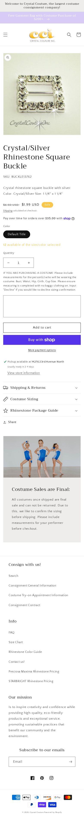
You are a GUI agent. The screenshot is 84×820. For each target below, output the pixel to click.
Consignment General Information (32, 585)
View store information (24, 373)
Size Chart (16, 642)
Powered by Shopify (53, 812)
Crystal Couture (37, 812)
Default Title (17, 234)
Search (14, 576)
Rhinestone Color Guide (25, 652)
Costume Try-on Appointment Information (38, 595)
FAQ (12, 632)
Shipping (7, 211)
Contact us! (17, 662)
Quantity (8, 252)
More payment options (42, 350)
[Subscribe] (70, 762)
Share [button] (12, 422)
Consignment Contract (24, 605)
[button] (5, 34)
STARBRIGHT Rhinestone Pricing (31, 681)
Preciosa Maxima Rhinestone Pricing (34, 671)
